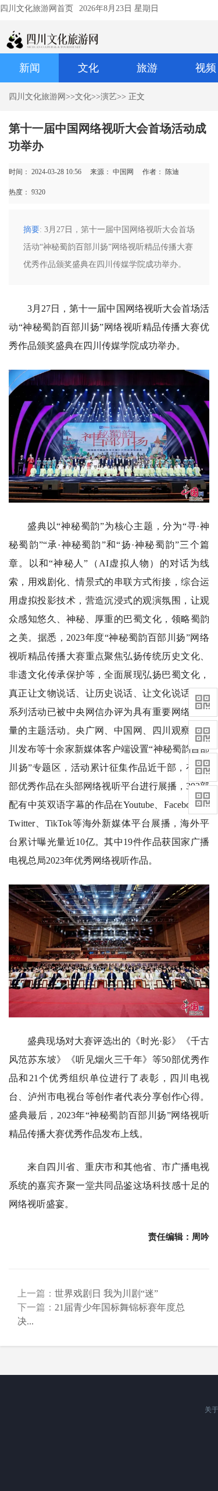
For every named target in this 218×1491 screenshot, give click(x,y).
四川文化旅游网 (37, 96)
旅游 (147, 68)
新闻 (29, 68)
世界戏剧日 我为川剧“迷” (106, 1293)
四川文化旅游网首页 (36, 8)
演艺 (109, 96)
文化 (88, 68)
